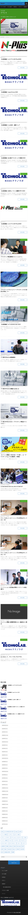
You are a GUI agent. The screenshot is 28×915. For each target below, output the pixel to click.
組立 (2, 852)
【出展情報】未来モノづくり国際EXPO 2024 (13, 191)
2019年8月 (4, 774)
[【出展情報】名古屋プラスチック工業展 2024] (4, 709)
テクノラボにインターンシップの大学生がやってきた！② (14, 518)
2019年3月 (4, 781)
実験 (7, 846)
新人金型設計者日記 (7, 887)
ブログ (10, 840)
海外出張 (9, 849)
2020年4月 (4, 764)
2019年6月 (4, 778)
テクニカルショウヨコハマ (16, 837)
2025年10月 (4, 725)
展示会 (17, 322)
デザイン (20, 6)
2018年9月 (4, 797)
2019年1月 (4, 784)
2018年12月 (4, 787)
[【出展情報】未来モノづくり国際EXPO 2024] (4, 716)
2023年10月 (4, 741)
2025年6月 (4, 728)
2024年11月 (4, 735)
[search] (26, 857)
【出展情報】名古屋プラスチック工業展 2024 (13, 158)
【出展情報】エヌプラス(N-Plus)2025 (11, 59)
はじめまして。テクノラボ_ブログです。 (12, 656)
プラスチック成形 (5, 890)
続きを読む (22, 67)
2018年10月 (4, 794)
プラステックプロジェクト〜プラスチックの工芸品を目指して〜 (14, 290)
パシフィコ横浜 (4, 840)
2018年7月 (4, 804)
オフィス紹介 (17, 834)
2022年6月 (4, 748)
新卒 (23, 846)
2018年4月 (4, 814)
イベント (24, 42)
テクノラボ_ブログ (17, 912)
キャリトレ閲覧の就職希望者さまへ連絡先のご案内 (14, 623)
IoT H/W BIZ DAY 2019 (11, 322)
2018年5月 (4, 811)
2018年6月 (4, 807)
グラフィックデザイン (5, 837)
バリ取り (25, 837)
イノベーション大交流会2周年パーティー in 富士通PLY (14, 588)
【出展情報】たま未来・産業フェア (10, 125)
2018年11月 (4, 791)
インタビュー (10, 834)
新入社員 (19, 846)
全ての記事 (10, 6)
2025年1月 (4, 731)
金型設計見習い (8, 852)
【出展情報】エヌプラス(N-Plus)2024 (11, 223)
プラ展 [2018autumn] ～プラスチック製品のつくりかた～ (14, 422)
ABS (2, 831)
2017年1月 (4, 824)
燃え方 (14, 849)
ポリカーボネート (4, 843)
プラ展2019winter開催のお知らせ (10, 388)
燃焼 (18, 849)
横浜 (11, 419)
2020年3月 (4, 768)
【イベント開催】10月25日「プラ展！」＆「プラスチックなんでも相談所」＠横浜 (13, 455)
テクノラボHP (3, 6)
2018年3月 (4, 817)
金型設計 (25, 6)
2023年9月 (4, 745)
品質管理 (3, 846)
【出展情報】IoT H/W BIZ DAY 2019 (11, 324)
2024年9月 (4, 738)
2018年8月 (4, 801)
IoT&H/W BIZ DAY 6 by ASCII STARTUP (12, 486)
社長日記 (15, 6)
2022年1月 (4, 755)
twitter (20, 831)
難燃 (13, 852)
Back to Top (14, 862)
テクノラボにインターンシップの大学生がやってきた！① (14, 553)
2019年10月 (4, 771)
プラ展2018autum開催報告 (8, 357)
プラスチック (23, 840)
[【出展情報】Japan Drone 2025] (4, 695)
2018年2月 (4, 820)
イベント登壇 (9, 585)
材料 (2, 849)
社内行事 (22, 849)
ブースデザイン (16, 840)
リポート (19, 843)
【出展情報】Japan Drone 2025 (9, 92)
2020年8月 (4, 761)
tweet (16, 831)
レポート (24, 843)
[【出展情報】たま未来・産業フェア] (4, 702)
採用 (8, 516)
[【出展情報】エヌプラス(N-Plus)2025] (4, 687)
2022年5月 (4, 751)
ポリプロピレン (13, 843)
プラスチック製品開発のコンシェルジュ (11, 256)
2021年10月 (4, 758)
